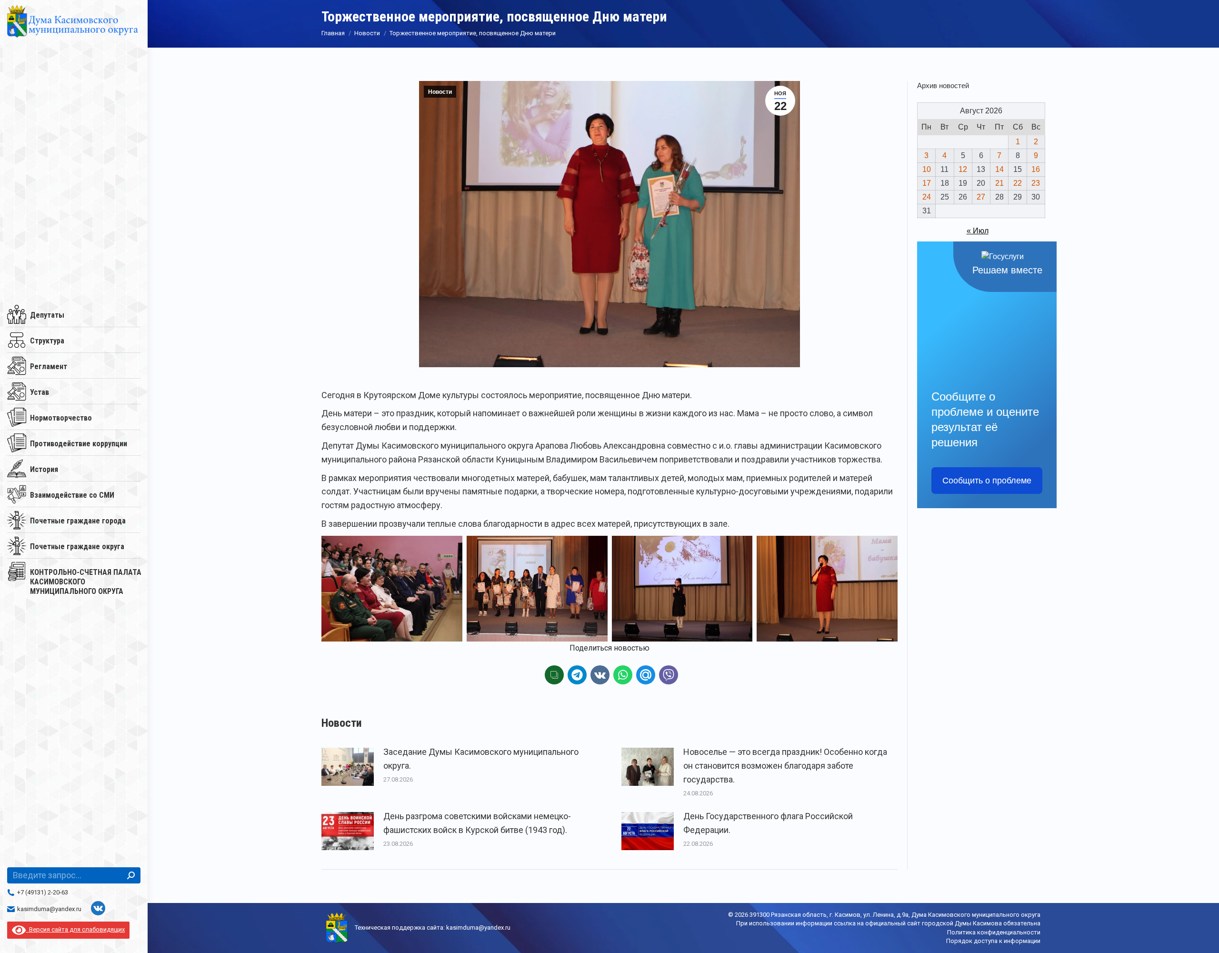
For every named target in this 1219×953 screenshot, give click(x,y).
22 (1017, 183)
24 (926, 197)
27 (981, 197)
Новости (440, 92)
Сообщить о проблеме (986, 480)
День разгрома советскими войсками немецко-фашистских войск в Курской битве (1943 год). (477, 823)
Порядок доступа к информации (993, 940)
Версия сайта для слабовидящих (75, 929)
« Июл (978, 231)
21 (999, 183)
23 (1035, 183)
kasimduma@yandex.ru (49, 909)
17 (926, 183)
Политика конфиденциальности (993, 932)
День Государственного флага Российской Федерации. (768, 823)
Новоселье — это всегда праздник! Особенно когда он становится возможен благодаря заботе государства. (785, 765)
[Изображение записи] (347, 767)
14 (999, 169)
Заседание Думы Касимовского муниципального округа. (481, 759)
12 (963, 169)
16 (1035, 169)
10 (926, 169)
